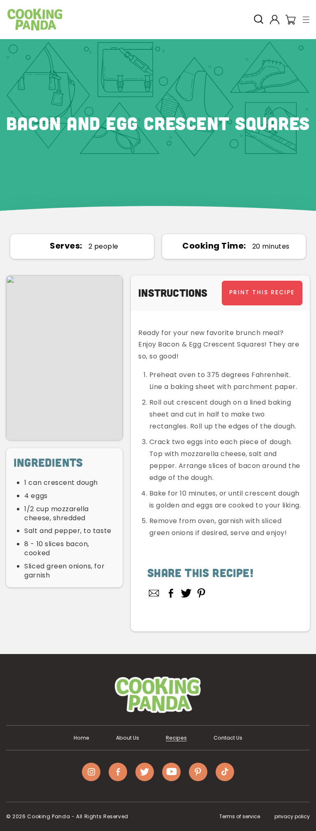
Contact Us (228, 738)
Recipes (176, 738)
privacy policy (292, 816)
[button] (306, 20)
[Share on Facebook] (171, 593)
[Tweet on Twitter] (186, 593)
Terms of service (239, 816)
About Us (127, 738)
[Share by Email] (154, 593)
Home (81, 738)
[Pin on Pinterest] (201, 593)
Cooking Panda (48, 816)
